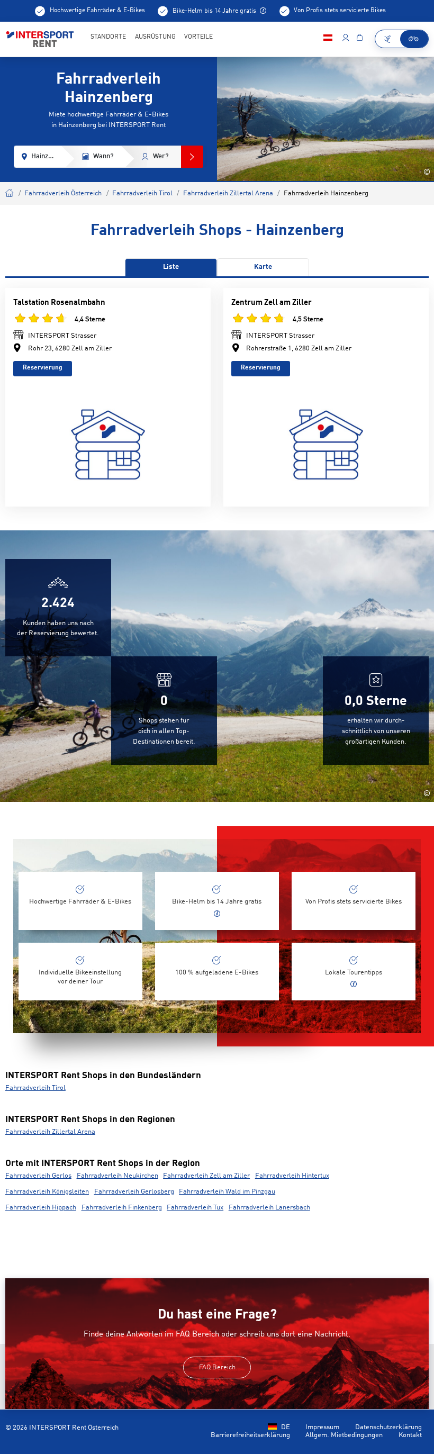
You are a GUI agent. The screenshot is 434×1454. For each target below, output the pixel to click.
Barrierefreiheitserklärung (250, 1435)
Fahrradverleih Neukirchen (117, 1175)
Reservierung (42, 368)
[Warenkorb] (359, 39)
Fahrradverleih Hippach (40, 1207)
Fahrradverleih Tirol (142, 193)
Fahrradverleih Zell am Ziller (206, 1175)
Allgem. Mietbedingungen (344, 1435)
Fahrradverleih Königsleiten (47, 1191)
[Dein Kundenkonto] (345, 39)
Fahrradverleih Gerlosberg (134, 1191)
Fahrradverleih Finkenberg (122, 1207)
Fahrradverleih (9, 191)
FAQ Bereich (217, 1367)
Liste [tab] (171, 267)
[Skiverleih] (388, 39)
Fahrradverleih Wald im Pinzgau (227, 1191)
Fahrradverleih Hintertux (292, 1175)
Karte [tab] (263, 267)
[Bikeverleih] (414, 39)
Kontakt (410, 1435)
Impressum (322, 1427)
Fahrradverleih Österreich (63, 193)
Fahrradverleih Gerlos (38, 1175)
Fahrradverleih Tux (195, 1207)
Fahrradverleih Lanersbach (269, 1207)
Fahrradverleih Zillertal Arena (228, 193)
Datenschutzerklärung (388, 1427)
